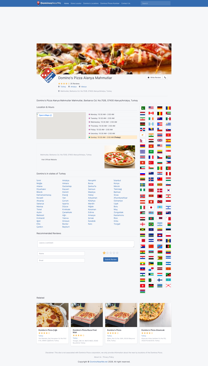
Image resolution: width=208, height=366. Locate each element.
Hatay (91, 195)
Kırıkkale (66, 209)
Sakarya (40, 203)
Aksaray (40, 200)
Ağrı (64, 215)
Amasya (91, 215)
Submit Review (111, 259)
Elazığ (65, 195)
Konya (116, 183)
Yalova (65, 218)
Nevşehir (92, 180)
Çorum (65, 200)
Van (64, 198)
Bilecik (39, 192)
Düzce (65, 206)
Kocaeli (40, 198)
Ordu (116, 221)
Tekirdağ (118, 189)
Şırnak (91, 218)
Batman (117, 192)
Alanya (84, 87)
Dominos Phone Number (109, 3)
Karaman (92, 209)
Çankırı (40, 227)
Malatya (91, 192)
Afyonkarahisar (120, 198)
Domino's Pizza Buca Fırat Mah (85, 331)
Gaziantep (67, 186)
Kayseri (65, 189)
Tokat (39, 209)
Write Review (155, 77)
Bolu (116, 206)
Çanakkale (67, 212)
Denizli (65, 192)
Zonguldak (118, 212)
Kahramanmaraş (44, 195)
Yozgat (117, 224)
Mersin (117, 186)
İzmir (39, 180)
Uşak (116, 203)
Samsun (91, 189)
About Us (97, 357)
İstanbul (117, 180)
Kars (90, 224)
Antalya (74, 87)
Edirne (91, 212)
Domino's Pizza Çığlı (48, 330)
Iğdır (39, 221)
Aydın (39, 212)
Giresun (65, 221)
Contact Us (125, 3)
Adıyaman (92, 198)
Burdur (65, 224)
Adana (39, 186)
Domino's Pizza (114, 330)
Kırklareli (41, 218)
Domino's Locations (91, 3)
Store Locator (76, 3)
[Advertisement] (104, 26)
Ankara (65, 183)
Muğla (39, 183)
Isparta (65, 203)
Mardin (91, 203)
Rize (116, 218)
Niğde (91, 206)
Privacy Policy (108, 357)
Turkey (63, 87)
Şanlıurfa (92, 186)
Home (66, 3)
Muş (115, 209)
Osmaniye (118, 200)
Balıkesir (40, 215)
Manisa (40, 206)
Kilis (38, 224)
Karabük (92, 221)
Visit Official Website (49, 159)
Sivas (116, 195)
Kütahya (91, 200)
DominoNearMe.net (99, 361)
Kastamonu (119, 215)
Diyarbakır (41, 189)
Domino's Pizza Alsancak (153, 330)
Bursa (90, 183)
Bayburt (66, 227)
